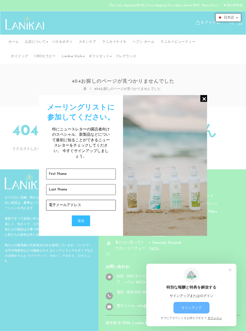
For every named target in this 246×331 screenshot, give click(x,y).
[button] (228, 17)
